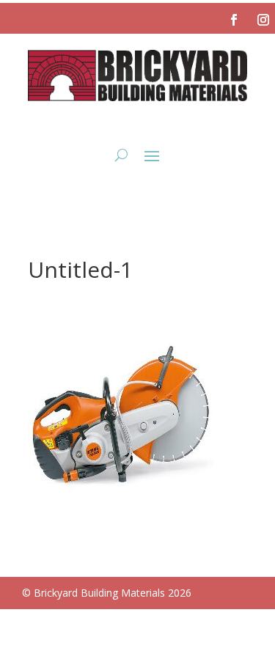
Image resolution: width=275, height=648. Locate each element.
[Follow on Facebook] (234, 20)
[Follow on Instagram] (263, 20)
